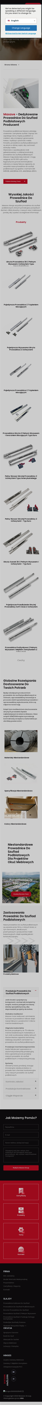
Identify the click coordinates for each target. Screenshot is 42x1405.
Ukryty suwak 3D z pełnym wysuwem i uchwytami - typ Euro (21, 563)
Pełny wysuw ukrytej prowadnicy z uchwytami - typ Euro (21, 520)
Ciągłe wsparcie (14, 1095)
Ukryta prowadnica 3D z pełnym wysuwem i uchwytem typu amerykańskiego (21, 264)
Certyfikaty (21, 1196)
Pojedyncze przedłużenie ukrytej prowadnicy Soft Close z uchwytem (21, 606)
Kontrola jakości (14, 1081)
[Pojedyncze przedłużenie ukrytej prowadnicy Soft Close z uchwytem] (21, 585)
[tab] (21, 992)
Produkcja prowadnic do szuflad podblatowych (18, 992)
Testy (21, 1235)
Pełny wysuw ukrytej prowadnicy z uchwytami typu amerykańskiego (21, 477)
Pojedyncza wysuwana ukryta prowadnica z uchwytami (21, 348)
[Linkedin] (13, 1379)
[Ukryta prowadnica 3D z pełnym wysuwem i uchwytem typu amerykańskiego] (21, 243)
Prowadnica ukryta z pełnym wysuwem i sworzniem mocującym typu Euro (21, 434)
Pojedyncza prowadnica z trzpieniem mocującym (21, 306)
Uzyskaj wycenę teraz (21, 894)
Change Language (21, 28)
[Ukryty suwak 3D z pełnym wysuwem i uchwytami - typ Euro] (21, 542)
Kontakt (21, 1254)
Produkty (21, 1215)
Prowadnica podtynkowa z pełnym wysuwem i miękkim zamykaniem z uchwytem (21, 649)
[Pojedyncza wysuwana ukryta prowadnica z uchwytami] (21, 328)
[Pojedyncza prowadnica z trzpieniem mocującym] (21, 285)
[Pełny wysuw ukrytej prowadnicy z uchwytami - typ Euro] (21, 500)
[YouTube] (13, 1372)
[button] (15, 181)
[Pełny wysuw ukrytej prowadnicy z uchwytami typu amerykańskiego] (21, 457)
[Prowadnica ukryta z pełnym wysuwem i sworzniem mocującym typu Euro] (21, 414)
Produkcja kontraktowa (18, 1088)
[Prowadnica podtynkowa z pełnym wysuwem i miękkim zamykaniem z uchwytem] (21, 628)
